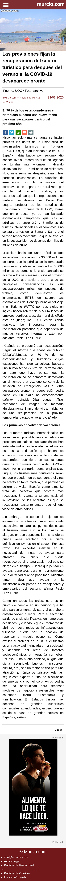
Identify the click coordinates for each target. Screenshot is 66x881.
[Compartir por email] (24, 132)
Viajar (58, 729)
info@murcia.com (16, 857)
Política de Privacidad (19, 865)
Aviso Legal (12, 861)
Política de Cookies (17, 873)
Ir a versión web (15, 877)
